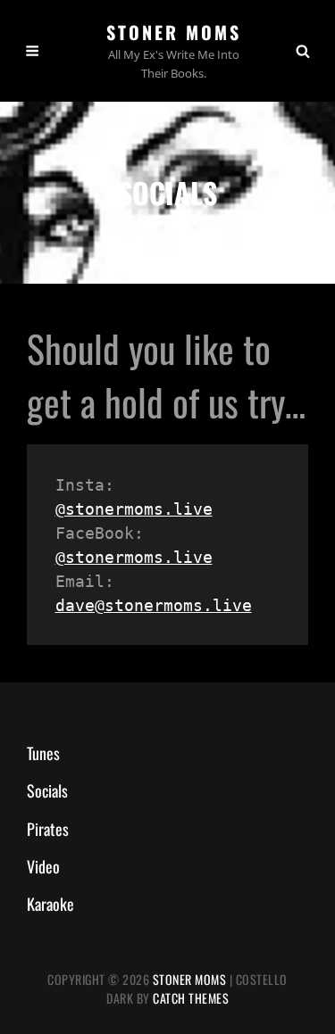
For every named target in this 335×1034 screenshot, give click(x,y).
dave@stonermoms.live (153, 605)
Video (43, 866)
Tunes (43, 753)
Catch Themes (191, 998)
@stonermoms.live (134, 509)
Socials (47, 790)
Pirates (48, 828)
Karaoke (50, 903)
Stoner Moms (173, 32)
